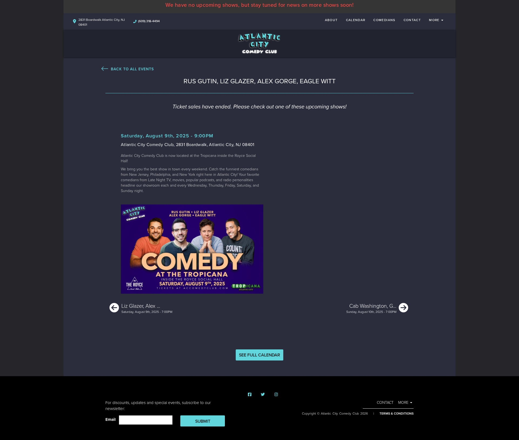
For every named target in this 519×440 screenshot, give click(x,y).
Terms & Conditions (397, 413)
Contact (412, 20)
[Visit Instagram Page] (276, 395)
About (331, 20)
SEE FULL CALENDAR (259, 355)
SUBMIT (202, 421)
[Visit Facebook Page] (249, 395)
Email (111, 419)
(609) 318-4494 (149, 21)
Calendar (355, 20)
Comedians (384, 20)
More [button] (435, 20)
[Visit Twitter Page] (263, 395)
